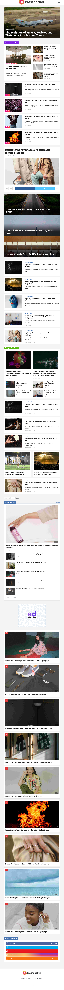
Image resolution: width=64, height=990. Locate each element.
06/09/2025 (28, 447)
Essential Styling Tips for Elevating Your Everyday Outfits (25, 694)
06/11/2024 (28, 308)
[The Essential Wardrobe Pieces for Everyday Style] (38, 67)
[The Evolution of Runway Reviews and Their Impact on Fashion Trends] (32, 22)
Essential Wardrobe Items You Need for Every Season (51, 74)
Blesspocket (28, 986)
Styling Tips (27, 436)
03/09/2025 (28, 291)
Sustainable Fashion (29, 262)
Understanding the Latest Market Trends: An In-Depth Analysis (27, 898)
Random (58, 502)
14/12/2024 (28, 125)
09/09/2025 (28, 430)
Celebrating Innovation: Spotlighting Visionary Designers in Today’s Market (18, 373)
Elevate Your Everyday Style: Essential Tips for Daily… (31, 562)
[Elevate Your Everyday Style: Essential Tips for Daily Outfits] (10, 565)
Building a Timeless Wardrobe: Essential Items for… (49, 57)
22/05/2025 (28, 325)
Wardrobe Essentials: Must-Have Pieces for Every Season (50, 48)
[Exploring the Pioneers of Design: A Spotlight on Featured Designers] (10, 393)
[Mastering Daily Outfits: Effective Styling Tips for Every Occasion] (13, 441)
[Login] (59, 2)
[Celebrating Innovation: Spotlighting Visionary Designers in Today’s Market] (18, 360)
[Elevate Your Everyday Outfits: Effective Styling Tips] (32, 780)
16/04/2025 (47, 61)
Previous (7, 498)
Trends (7, 94)
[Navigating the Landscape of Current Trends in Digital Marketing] (13, 121)
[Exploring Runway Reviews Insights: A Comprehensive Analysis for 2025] (17, 461)
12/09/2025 (28, 274)
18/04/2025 (28, 109)
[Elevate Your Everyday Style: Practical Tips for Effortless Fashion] (32, 746)
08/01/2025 (37, 378)
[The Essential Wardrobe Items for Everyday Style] (13, 424)
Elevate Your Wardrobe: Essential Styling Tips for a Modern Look (28, 864)
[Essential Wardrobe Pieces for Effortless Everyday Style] (32, 246)
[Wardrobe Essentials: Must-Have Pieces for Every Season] (38, 49)
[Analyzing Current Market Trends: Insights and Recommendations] (13, 89)
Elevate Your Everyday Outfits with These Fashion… (30, 571)
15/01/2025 (28, 141)
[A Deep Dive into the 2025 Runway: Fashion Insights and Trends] (32, 225)
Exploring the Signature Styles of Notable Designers (50, 383)
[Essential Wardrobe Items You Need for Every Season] (38, 75)
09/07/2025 (9, 550)
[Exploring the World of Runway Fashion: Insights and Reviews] (32, 204)
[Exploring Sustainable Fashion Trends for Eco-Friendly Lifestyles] (13, 267)
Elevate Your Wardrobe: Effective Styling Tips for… (30, 554)
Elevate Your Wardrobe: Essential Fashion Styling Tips (31, 580)
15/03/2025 (9, 155)
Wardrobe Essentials (11, 63)
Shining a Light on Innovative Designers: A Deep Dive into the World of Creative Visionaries (44, 373)
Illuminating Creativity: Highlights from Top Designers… (50, 392)
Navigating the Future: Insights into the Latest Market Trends (27, 830)
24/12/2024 (47, 52)
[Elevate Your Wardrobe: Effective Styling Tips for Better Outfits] (10, 556)
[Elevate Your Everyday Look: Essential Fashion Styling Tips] (32, 916)
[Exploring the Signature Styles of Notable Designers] (38, 384)
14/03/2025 (9, 378)
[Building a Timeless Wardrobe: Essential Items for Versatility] (38, 58)
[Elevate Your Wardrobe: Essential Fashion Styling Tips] (10, 582)
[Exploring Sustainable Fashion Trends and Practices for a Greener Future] (13, 301)
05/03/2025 (47, 68)
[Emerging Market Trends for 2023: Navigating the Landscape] (13, 105)
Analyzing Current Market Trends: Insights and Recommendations (28, 728)
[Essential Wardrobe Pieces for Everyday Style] (18, 55)
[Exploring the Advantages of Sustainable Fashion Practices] (32, 171)
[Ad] (32, 615)
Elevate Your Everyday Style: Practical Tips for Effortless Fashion (28, 762)
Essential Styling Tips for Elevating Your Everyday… (30, 588)
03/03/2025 (9, 71)
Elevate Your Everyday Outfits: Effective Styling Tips (23, 796)
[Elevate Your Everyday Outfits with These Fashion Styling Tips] (10, 574)
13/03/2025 (28, 93)
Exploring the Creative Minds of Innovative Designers (22, 383)
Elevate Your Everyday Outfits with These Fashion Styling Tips (27, 661)
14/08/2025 (28, 491)
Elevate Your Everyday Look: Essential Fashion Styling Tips (26, 932)
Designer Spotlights (29, 279)
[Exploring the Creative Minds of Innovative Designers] (10, 384)
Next (13, 498)
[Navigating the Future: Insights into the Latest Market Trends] (13, 137)
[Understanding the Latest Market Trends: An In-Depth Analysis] (32, 882)
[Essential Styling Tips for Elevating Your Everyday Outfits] (10, 591)
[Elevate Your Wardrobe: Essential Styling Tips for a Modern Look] (13, 485)
